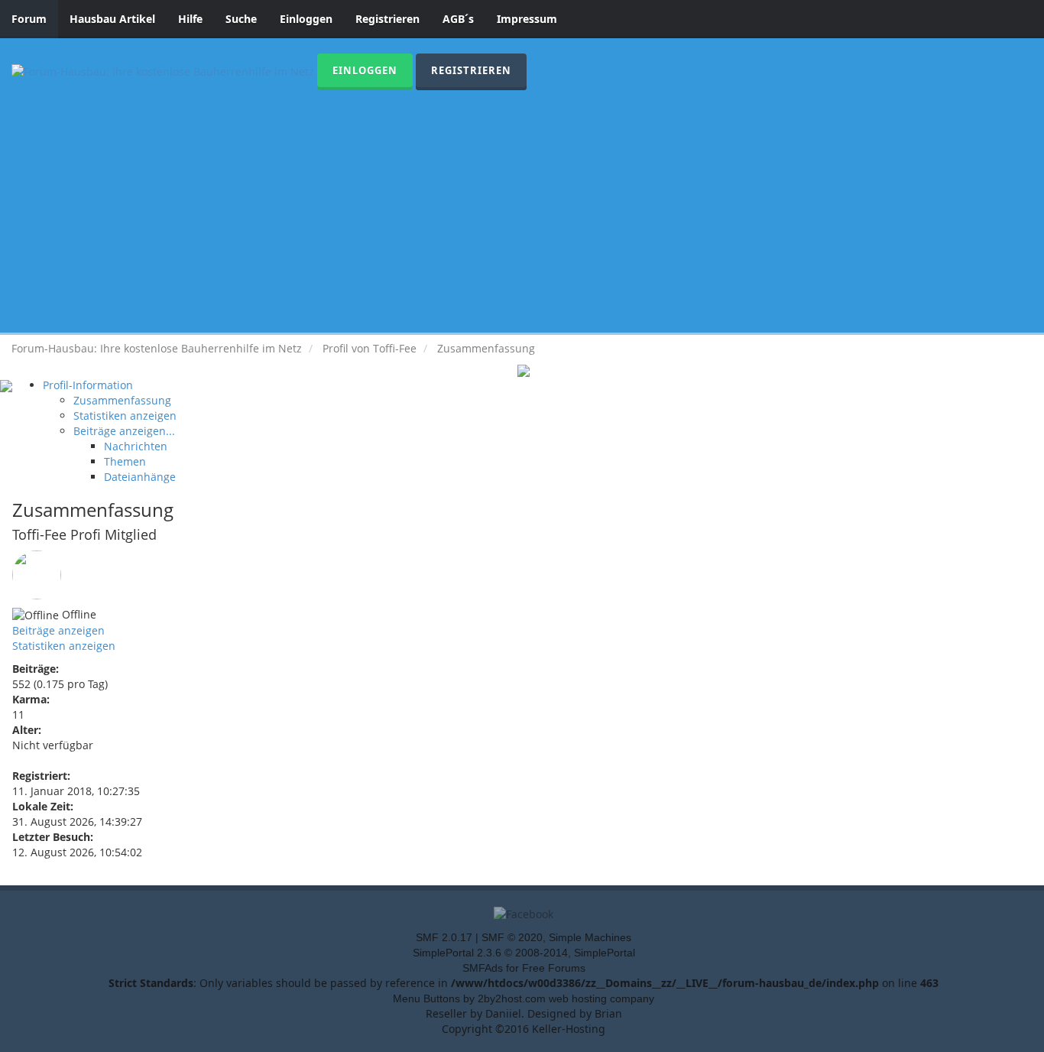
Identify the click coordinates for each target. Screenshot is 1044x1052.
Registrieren (387, 18)
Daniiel (503, 1013)
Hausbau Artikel (112, 18)
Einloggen (306, 18)
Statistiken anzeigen (63, 645)
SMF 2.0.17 (444, 937)
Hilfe (190, 18)
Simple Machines (590, 937)
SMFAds (482, 968)
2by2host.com (512, 998)
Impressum (527, 18)
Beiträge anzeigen (58, 630)
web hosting (578, 998)
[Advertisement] (522, 205)
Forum (29, 18)
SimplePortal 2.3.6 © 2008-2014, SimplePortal (524, 952)
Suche (241, 18)
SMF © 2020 (512, 937)
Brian (608, 1013)
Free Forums (553, 968)
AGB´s (458, 18)
